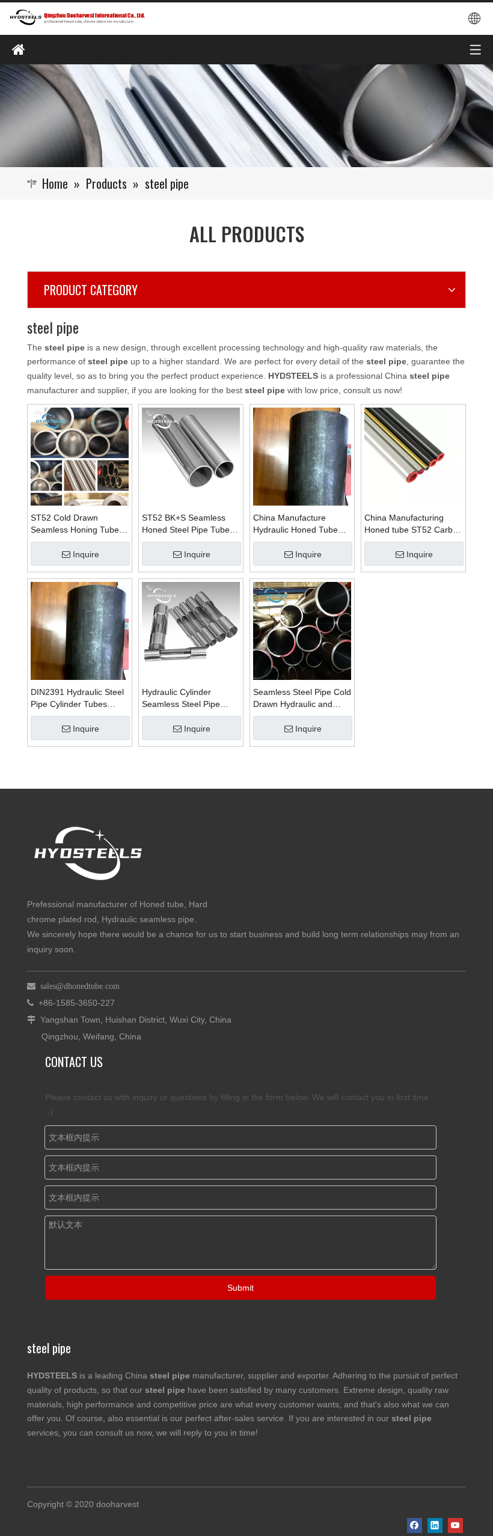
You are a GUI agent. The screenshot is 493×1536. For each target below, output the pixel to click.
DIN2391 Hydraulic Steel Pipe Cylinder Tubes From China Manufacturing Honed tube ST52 (77, 698)
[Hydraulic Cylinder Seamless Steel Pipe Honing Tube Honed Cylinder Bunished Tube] (191, 630)
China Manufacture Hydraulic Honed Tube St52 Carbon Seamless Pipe (297, 524)
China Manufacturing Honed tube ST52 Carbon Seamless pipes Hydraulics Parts (413, 524)
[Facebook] (414, 1525)
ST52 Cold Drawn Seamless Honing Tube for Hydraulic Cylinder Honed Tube (75, 524)
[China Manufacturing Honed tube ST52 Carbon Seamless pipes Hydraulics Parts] (413, 455)
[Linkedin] (434, 1525)
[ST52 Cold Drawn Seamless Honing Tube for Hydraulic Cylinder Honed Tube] (80, 455)
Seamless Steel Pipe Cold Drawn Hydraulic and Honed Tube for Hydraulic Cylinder (302, 698)
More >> (444, 1352)
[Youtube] (455, 1525)
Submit (240, 1288)
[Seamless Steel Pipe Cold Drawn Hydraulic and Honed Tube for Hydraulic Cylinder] (302, 630)
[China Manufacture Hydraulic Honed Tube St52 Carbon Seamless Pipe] (302, 471)
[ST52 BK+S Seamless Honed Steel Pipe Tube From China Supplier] (191, 455)
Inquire (86, 554)
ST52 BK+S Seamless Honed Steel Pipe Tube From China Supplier (186, 524)
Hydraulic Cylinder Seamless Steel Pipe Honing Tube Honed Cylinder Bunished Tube (187, 698)
